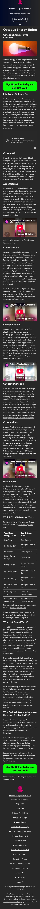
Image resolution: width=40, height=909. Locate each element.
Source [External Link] (18, 607)
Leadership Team (20, 840)
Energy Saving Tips (20, 817)
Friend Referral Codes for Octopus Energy (20, 13)
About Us (20, 882)
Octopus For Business (20, 813)
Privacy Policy (20, 877)
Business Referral (20, 19)
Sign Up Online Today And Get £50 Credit (20, 86)
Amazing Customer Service (20, 863)
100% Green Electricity (20, 868)
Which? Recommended (20, 850)
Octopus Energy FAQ (20, 836)
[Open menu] (20, 25)
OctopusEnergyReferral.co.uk (20, 9)
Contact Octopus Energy (20, 827)
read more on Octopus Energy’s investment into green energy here (19, 281)
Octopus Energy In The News (20, 831)
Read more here (9, 243)
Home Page (20, 808)
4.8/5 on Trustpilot (20, 854)
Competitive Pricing (20, 859)
